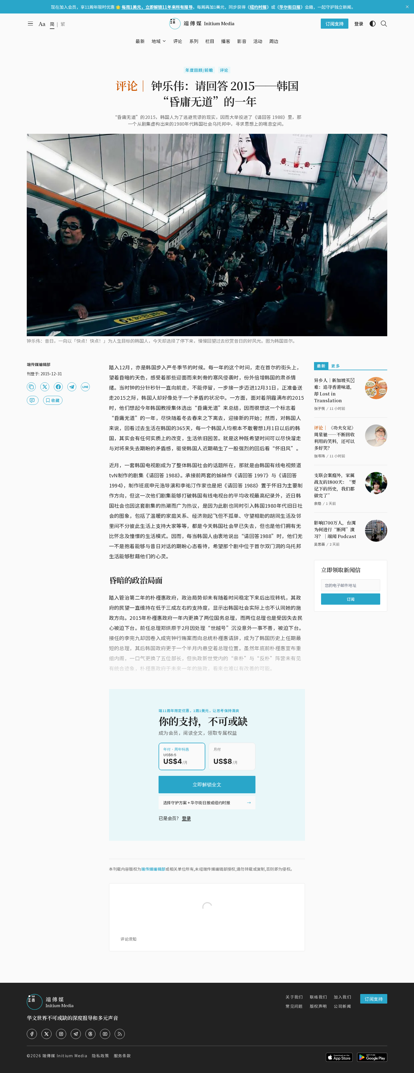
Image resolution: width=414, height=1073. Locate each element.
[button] (156, 41)
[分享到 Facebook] (58, 386)
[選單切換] (164, 41)
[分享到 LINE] (85, 386)
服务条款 (122, 1055)
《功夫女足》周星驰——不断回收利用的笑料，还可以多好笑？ (335, 437)
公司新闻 (342, 1006)
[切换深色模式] (370, 23)
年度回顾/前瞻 (199, 70)
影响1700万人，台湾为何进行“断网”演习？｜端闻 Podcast (335, 529)
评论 (224, 70)
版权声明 (318, 1006)
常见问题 (294, 1006)
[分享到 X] (44, 386)
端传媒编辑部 (153, 869)
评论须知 (128, 939)
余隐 (317, 503)
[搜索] (381, 23)
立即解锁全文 (207, 784)
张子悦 (319, 408)
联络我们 (318, 997)
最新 (321, 366)
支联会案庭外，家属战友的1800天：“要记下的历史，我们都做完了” (335, 485)
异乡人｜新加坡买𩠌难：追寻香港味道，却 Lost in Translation (334, 390)
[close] (407, 6)
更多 (335, 366)
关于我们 (294, 997)
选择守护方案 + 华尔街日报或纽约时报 (196, 802)
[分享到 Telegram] (71, 386)
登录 (186, 818)
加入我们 (342, 997)
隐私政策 (100, 1055)
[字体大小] (42, 24)
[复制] (31, 386)
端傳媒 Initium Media (64, 1055)
